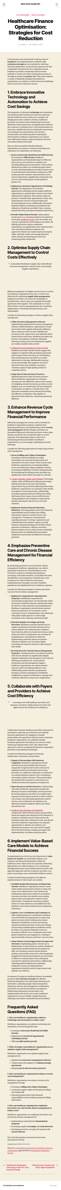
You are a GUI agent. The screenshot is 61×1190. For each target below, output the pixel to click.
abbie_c (25, 44)
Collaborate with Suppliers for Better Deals (29, 348)
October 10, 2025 (37, 44)
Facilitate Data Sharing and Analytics (27, 810)
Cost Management (23, 15)
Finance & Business (38, 15)
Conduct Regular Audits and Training (27, 479)
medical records (28, 220)
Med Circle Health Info (30, 4)
